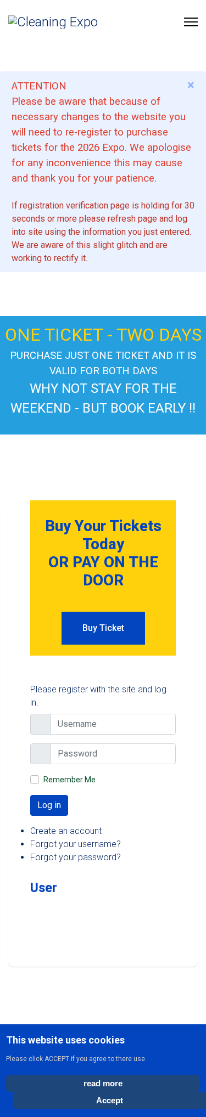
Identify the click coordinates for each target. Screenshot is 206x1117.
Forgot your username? (75, 844)
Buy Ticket (103, 628)
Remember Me (69, 779)
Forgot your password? (75, 857)
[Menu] (191, 22)
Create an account (66, 831)
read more (103, 1083)
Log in (49, 805)
